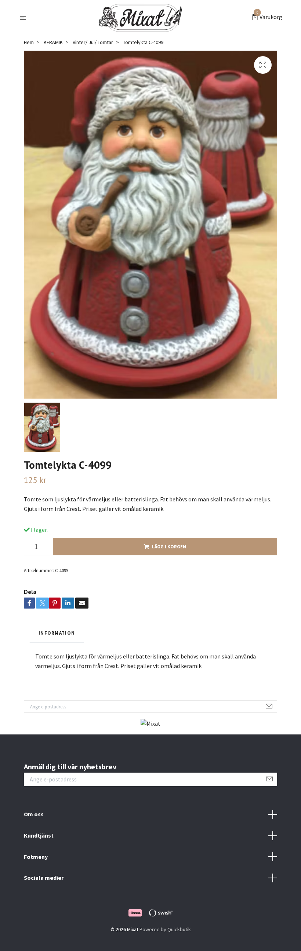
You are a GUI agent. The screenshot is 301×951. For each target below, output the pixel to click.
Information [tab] (57, 633)
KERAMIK (53, 42)
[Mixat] (141, 17)
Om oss (34, 814)
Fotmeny (36, 856)
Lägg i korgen (169, 546)
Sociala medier (44, 877)
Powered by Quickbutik (165, 929)
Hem (29, 42)
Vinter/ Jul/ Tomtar (93, 42)
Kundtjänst (39, 835)
